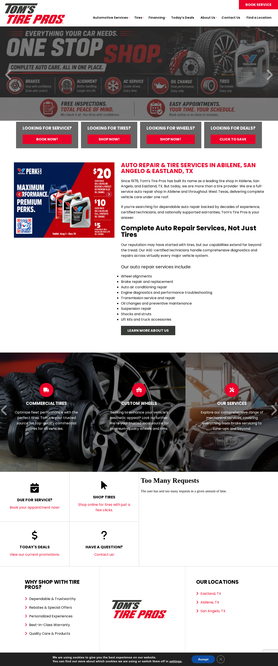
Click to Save (233, 139)
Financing (157, 17)
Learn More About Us (148, 330)
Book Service (258, 4)
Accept (203, 659)
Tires (138, 17)
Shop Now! (109, 139)
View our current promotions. (35, 550)
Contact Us (231, 17)
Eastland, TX (210, 593)
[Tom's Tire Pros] (34, 5)
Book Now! (47, 139)
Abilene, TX (209, 602)
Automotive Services (110, 17)
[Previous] (8, 75)
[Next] (269, 75)
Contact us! (104, 550)
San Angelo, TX (212, 610)
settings (175, 661)
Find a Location (259, 17)
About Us (207, 17)
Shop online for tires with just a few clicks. (104, 503)
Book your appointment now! (35, 503)
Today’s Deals (182, 17)
